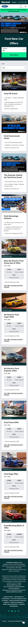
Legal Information (8, 596)
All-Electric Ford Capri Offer (11, 316)
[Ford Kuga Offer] (14, 461)
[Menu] (25, 6)
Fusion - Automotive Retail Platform (14, 621)
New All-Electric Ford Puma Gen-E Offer (13, 262)
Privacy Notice (5, 598)
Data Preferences (18, 596)
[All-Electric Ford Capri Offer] (14, 302)
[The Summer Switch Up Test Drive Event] (14, 163)
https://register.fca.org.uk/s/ (14, 584)
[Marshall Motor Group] (6, 2)
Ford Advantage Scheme (11, 217)
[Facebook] (9, 611)
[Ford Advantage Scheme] (14, 204)
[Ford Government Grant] (14, 123)
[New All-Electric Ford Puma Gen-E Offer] (14, 248)
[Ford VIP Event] (14, 81)
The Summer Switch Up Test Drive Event (13, 176)
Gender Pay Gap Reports (16, 602)
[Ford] (5, 6)
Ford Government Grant (12, 137)
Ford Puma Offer (11, 422)
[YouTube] (12, 611)
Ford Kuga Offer (11, 474)
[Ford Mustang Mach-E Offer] (14, 513)
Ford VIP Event (10, 93)
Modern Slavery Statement (10, 604)
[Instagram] (19, 611)
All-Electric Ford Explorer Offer (11, 369)
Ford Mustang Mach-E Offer (14, 526)
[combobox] (14, 68)
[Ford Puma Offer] (14, 410)
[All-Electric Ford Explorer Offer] (14, 356)
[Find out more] (14, 10)
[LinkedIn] (15, 611)
